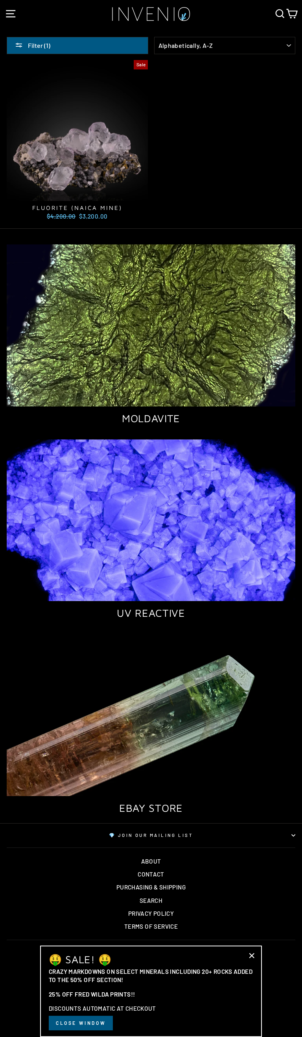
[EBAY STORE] (151, 715)
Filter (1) (38, 45)
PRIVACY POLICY (151, 913)
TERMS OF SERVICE (151, 926)
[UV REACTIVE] (151, 520)
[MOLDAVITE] (151, 325)
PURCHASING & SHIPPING (151, 887)
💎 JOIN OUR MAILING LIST (151, 835)
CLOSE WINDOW (81, 1023)
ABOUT (151, 861)
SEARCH (151, 900)
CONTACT (151, 874)
